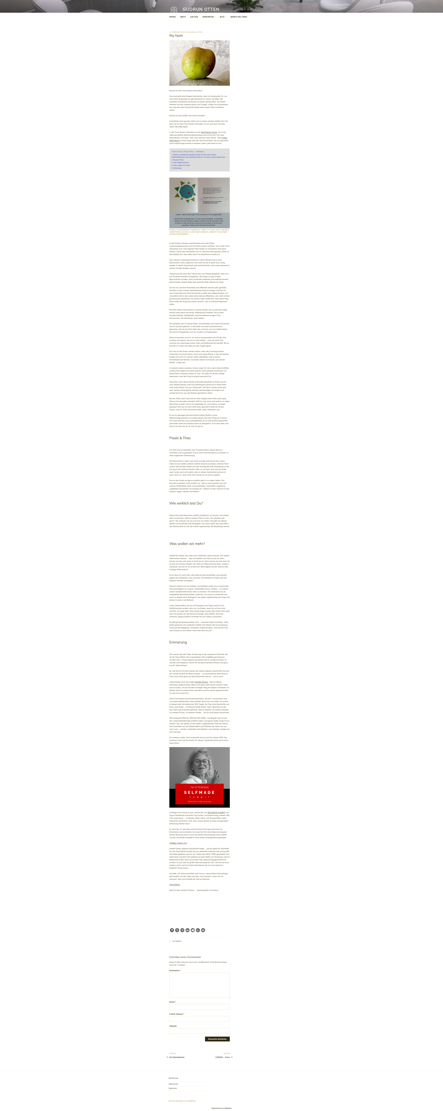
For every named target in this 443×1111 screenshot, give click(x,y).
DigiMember (228, 1108)
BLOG (222, 17)
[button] (172, 930)
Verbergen (199, 151)
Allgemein (177, 941)
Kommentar (175, 970)
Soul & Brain (174, 884)
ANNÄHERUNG (208, 17)
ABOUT (183, 17)
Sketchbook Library (209, 132)
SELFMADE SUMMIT (216, 812)
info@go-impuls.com (178, 843)
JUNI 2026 (194, 17)
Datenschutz (173, 1084)
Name (172, 1002)
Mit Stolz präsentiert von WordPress (182, 1101)
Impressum (173, 1088)
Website (173, 1026)
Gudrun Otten (201, 9)
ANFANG (172, 17)
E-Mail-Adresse (176, 1014)
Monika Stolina (201, 682)
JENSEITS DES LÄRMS (238, 17)
